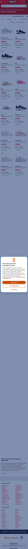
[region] (14, 274)
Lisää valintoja (14, 289)
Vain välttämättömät (14, 286)
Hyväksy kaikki (14, 282)
